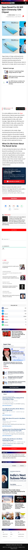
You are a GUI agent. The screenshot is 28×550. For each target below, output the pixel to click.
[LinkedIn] (17, 206)
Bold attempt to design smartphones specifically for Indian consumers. (10, 286)
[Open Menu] (25, 3)
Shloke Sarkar (11, 15)
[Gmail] (13, 206)
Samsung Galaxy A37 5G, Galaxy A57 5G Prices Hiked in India (13, 398)
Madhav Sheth (6, 282)
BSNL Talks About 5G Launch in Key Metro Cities (14, 419)
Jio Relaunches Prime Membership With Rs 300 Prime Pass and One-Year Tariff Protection (14, 430)
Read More (14, 198)
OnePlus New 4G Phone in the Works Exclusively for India (12, 439)
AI (10, 536)
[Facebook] (5, 206)
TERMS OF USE (21, 547)
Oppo (21, 113)
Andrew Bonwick (7, 271)
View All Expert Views (14, 387)
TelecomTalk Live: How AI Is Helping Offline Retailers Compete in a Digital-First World (20, 506)
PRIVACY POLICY (14, 548)
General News (21, 536)
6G (3, 532)
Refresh (5, 394)
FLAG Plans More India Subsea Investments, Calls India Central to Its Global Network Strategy (13, 491)
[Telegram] (9, 209)
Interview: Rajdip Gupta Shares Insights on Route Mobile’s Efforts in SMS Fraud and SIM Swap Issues (20, 523)
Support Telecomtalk (6, 0)
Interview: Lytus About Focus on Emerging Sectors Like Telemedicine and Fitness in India (7, 523)
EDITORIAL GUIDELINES (12, 547)
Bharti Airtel (5, 534)
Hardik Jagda (6, 262)
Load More (14, 230)
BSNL (11, 534)
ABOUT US (5, 547)
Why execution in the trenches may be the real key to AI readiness (11, 296)
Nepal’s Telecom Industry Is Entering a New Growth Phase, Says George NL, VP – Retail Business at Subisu (7, 506)
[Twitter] (9, 206)
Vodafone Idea (21, 534)
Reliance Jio (5, 536)
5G (11, 532)
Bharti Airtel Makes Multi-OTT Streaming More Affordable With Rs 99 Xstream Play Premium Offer (18, 334)
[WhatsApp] (21, 206)
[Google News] (16, 209)
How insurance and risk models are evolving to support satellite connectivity (11, 277)
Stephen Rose (6, 291)
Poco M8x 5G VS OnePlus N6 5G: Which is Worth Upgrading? (13, 409)
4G (18, 532)
